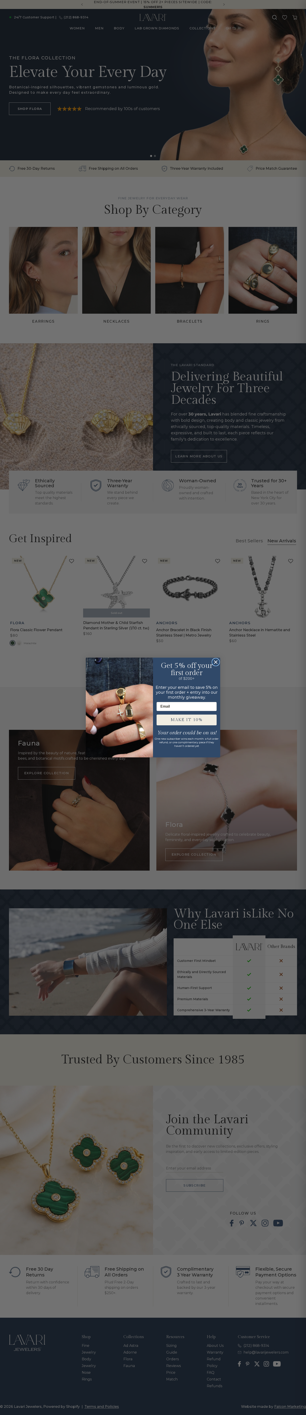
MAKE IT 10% (187, 719)
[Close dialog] (215, 662)
